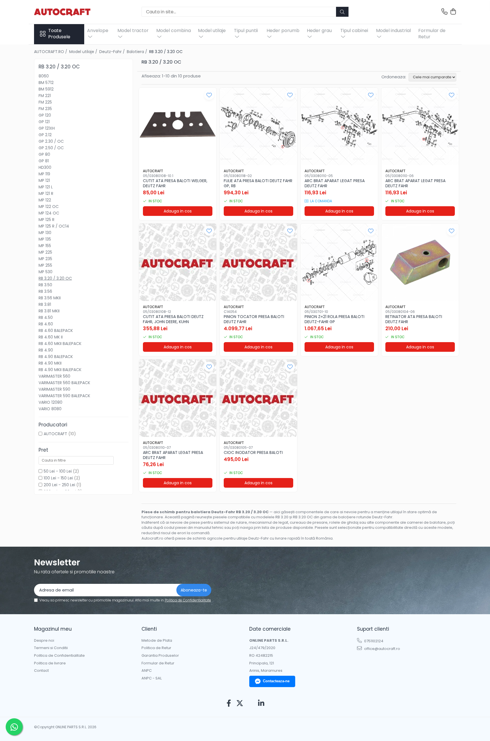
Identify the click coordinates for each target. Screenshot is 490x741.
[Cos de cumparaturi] (453, 12)
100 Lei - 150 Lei (58, 478)
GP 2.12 (45, 135)
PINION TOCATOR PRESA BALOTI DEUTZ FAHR (254, 319)
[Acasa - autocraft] (62, 11)
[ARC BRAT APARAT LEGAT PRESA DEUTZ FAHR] (339, 126)
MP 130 (45, 232)
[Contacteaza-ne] (444, 12)
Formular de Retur (431, 33)
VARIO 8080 (50, 409)
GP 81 (44, 161)
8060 (44, 76)
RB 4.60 (46, 324)
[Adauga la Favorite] (209, 95)
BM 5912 (46, 89)
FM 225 (45, 102)
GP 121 (44, 122)
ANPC (146, 670)
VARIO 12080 (50, 402)
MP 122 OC (49, 206)
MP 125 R (46, 219)
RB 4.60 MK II (51, 337)
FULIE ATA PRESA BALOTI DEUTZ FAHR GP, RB (258, 183)
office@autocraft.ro (381, 648)
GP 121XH (47, 128)
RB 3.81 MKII (49, 311)
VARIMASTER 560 (54, 376)
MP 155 (45, 246)
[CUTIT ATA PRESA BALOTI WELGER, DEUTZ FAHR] (177, 126)
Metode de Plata (156, 640)
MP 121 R (46, 193)
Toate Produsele (59, 34)
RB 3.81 (45, 304)
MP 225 (45, 252)
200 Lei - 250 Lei (59, 485)
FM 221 (45, 95)
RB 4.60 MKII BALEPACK (60, 343)
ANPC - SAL (151, 678)
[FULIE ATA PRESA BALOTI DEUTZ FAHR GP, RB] (258, 126)
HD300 (45, 167)
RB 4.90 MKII (50, 363)
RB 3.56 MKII (50, 298)
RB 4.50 (46, 317)
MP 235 (45, 259)
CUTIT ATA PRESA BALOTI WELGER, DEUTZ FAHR (175, 183)
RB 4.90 (46, 350)
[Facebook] (229, 703)
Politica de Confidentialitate (188, 600)
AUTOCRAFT (55, 434)
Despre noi (44, 640)
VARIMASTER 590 (54, 389)
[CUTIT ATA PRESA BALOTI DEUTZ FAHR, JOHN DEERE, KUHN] (177, 262)
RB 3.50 (45, 285)
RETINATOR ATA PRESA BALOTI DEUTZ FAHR (413, 319)
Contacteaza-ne (276, 681)
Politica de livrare (50, 663)
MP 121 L (46, 187)
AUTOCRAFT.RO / (51, 51)
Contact (41, 670)
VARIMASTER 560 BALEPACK (64, 383)
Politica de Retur (156, 648)
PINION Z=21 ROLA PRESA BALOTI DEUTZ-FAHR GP (334, 319)
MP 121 (44, 180)
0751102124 (373, 641)
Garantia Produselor (160, 655)
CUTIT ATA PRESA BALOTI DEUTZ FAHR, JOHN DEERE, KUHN (173, 319)
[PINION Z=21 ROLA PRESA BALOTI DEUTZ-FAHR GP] (339, 262)
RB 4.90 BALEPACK (56, 356)
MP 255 (45, 265)
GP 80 (44, 154)
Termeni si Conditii (51, 648)
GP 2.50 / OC (51, 148)
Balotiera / (137, 51)
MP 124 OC (49, 213)
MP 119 (44, 174)
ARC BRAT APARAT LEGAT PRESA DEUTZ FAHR (335, 183)
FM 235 (45, 108)
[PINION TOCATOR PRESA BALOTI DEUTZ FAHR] (258, 262)
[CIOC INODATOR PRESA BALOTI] (258, 398)
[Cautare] (342, 12)
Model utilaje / (83, 51)
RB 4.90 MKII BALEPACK (60, 369)
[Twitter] (240, 703)
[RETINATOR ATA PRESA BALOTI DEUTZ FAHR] (420, 262)
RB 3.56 (45, 291)
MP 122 (45, 200)
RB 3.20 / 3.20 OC (55, 278)
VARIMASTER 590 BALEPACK (64, 396)
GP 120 (45, 115)
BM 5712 (46, 82)
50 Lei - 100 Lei (58, 471)
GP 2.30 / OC (51, 141)
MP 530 (45, 272)
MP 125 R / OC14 (54, 226)
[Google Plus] (250, 703)
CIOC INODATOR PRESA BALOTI (253, 452)
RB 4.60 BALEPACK (56, 330)
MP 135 (45, 239)
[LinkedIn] (261, 703)
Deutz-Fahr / (112, 51)
